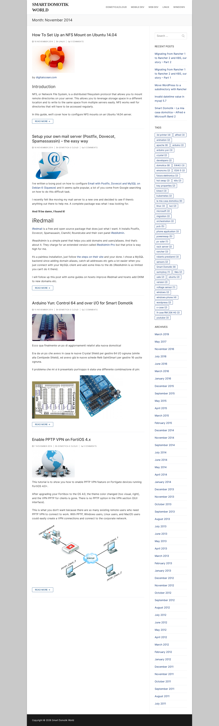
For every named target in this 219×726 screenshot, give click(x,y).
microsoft (163, 211)
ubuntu (174, 277)
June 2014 (161, 459)
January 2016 (163, 378)
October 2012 (163, 592)
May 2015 (161, 400)
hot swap (163, 180)
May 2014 (161, 467)
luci (172, 205)
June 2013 (161, 533)
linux (160, 205)
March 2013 (162, 555)
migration (163, 216)
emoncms (163, 170)
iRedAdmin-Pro (106, 244)
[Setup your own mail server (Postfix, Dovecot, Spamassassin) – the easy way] (53, 165)
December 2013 (164, 489)
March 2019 (162, 334)
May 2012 (161, 629)
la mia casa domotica (169, 201)
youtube (162, 317)
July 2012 (160, 614)
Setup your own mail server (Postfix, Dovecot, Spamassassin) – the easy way (73, 138)
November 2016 (164, 349)
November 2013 (164, 496)
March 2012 (162, 644)
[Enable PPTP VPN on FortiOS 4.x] (53, 463)
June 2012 (161, 622)
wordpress (163, 302)
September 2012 (165, 600)
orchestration (165, 221)
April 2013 (161, 548)
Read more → (42, 121)
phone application (167, 231)
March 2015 (162, 415)
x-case (161, 307)
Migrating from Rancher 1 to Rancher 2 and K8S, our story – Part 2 (171, 58)
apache (162, 145)
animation (163, 140)
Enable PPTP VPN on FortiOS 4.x (61, 439)
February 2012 (163, 652)
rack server (164, 246)
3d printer (163, 134)
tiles (178, 272)
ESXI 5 (179, 170)
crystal (161, 155)
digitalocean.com (46, 77)
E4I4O (179, 165)
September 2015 (165, 393)
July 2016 (160, 356)
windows (162, 292)
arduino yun (164, 150)
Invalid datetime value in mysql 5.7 (169, 98)
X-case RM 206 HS (168, 312)
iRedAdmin (117, 232)
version (162, 282)
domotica (163, 165)
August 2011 (162, 696)
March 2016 (162, 371)
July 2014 (160, 452)
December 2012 (164, 578)
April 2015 (161, 408)
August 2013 (162, 519)
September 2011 (164, 688)
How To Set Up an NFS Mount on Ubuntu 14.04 (74, 35)
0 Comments (77, 41)
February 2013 (163, 563)
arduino (178, 145)
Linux (61, 41)
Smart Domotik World (50, 7)
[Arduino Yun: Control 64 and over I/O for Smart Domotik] (53, 327)
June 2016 (161, 363)
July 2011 (160, 703)
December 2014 (164, 430)
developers (164, 160)
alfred (180, 134)
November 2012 (164, 585)
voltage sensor (165, 287)
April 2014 (161, 474)
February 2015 (163, 423)
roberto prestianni (167, 256)
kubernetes (164, 195)
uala (160, 277)
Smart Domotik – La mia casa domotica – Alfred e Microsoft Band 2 (170, 112)
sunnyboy (163, 272)
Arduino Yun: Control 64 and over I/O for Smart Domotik (82, 303)
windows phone (166, 297)
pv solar (162, 241)
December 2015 (164, 386)
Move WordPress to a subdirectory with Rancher (171, 87)
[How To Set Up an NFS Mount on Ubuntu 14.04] (53, 59)
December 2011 (164, 666)
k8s (177, 180)
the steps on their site (90, 256)
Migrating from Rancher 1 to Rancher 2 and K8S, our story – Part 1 (171, 73)
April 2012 (161, 637)
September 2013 (165, 511)
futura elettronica (167, 175)
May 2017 (160, 341)
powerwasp (164, 236)
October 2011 (163, 681)
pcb (160, 226)
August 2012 (162, 607)
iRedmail (37, 228)
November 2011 (164, 674)
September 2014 (165, 445)
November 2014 (164, 437)
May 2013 (161, 541)
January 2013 (163, 570)
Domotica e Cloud (68, 147)
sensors (162, 261)
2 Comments (90, 310)
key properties (165, 185)
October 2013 (163, 504)
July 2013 (160, 526)
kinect (161, 190)
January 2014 (163, 482)
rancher (162, 251)
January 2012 (163, 659)
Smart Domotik (166, 266)
